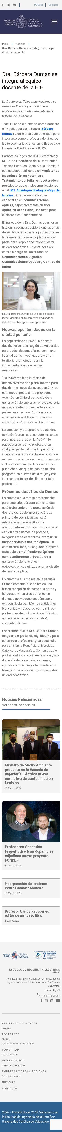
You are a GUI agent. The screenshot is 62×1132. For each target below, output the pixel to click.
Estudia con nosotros (20, 1023)
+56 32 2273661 (50, 996)
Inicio (5, 44)
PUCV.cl (38, 4)
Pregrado (6, 1028)
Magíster (6, 1039)
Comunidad (10, 1049)
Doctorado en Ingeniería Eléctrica (18, 1044)
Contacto (53, 4)
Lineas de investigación (13, 1065)
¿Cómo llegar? (52, 990)
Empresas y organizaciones (24, 1071)
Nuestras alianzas (11, 1076)
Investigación (13, 1060)
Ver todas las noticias (18, 705)
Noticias (20, 44)
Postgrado (10, 1034)
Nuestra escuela (10, 1054)
